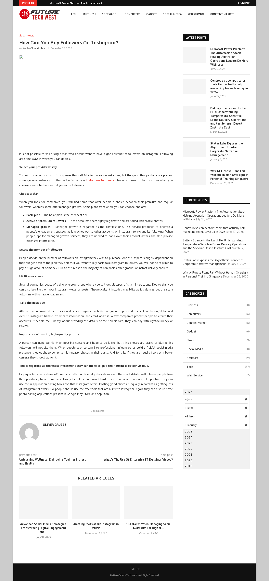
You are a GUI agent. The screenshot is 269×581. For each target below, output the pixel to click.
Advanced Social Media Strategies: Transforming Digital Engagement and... (43, 528)
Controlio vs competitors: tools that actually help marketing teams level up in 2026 (229, 86)
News (218, 340)
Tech (74, 14)
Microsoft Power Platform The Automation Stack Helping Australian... (91, 3)
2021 (189, 454)
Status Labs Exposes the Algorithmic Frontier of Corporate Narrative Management (226, 149)
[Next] (46, 3)
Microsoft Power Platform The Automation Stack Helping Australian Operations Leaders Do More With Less (229, 56)
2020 (189, 460)
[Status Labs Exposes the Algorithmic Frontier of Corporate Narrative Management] (194, 149)
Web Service (196, 14)
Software (109, 14)
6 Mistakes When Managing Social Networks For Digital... (149, 526)
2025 (189, 431)
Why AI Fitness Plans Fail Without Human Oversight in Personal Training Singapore (229, 175)
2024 (189, 437)
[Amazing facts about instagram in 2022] (96, 502)
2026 (189, 392)
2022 (189, 449)
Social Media (172, 14)
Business (89, 14)
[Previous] (41, 3)
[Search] (248, 14)
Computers (132, 14)
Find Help (244, 3)
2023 (189, 443)
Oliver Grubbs (37, 48)
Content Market (222, 14)
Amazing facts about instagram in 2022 (96, 526)
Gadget (151, 14)
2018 (189, 466)
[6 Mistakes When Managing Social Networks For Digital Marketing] (148, 502)
